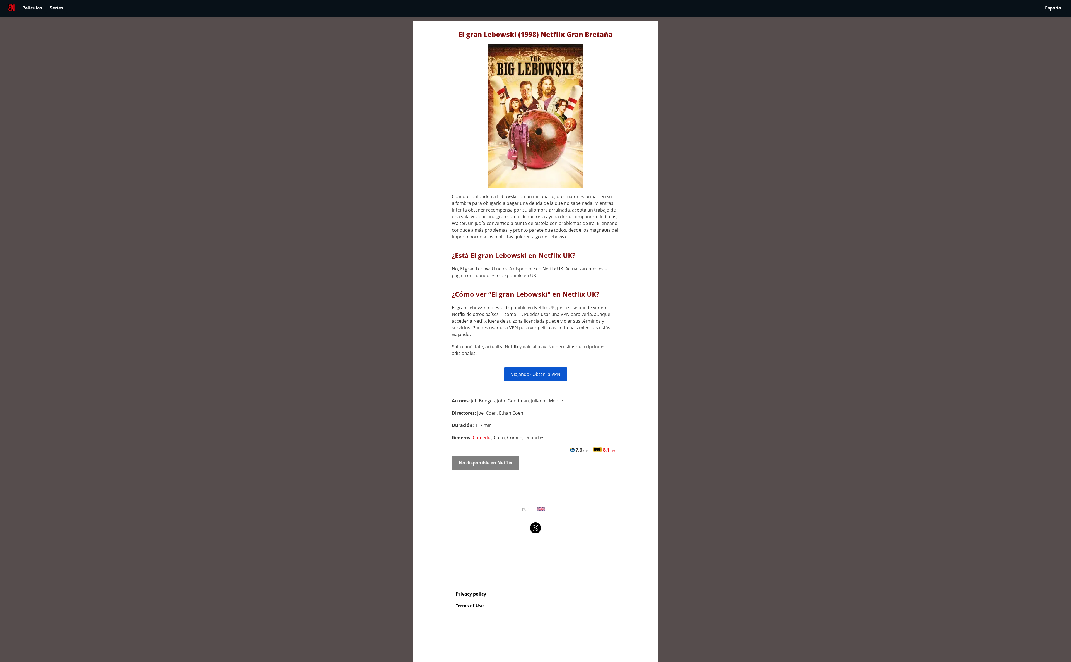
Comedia (482, 438)
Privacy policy (471, 594)
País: (527, 510)
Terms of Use (470, 606)
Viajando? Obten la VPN (535, 374)
